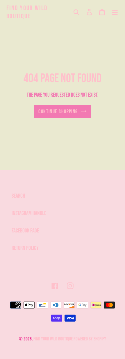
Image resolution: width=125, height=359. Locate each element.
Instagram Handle (29, 213)
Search (18, 195)
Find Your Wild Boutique (26, 12)
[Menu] (114, 12)
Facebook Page (25, 230)
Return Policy (25, 248)
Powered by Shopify (90, 339)
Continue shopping (58, 112)
